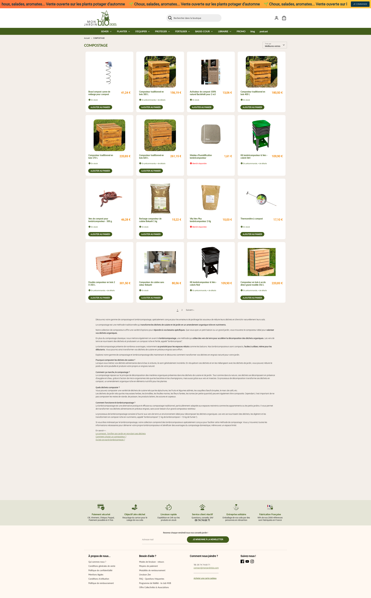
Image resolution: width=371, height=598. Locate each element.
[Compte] (276, 18)
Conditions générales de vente (101, 566)
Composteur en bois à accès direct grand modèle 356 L (253, 283)
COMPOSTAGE (99, 38)
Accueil (87, 38)
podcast (264, 31)
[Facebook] (242, 561)
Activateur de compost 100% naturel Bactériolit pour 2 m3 (203, 92)
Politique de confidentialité (100, 570)
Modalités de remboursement (152, 570)
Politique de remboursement (101, 583)
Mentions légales (95, 574)
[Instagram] (252, 561)
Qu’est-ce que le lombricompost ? (110, 440)
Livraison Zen (145, 574)
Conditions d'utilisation (98, 579)
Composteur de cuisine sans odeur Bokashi (151, 283)
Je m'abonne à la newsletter (208, 539)
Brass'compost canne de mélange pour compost (99, 92)
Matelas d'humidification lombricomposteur (201, 156)
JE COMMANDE (360, 4)
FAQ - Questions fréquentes (151, 579)
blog (252, 31)
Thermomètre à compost (252, 218)
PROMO (241, 31)
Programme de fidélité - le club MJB (155, 583)
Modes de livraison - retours (151, 562)
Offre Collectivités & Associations (154, 587)
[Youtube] (247, 561)
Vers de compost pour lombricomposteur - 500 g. (100, 219)
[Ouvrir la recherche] (170, 18)
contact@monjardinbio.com (206, 568)
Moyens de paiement (148, 566)
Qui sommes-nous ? (97, 562)
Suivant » (190, 310)
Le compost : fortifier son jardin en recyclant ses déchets (121, 433)
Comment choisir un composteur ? (111, 436)
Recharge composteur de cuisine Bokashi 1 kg (150, 219)
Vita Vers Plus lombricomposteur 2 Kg (200, 219)
